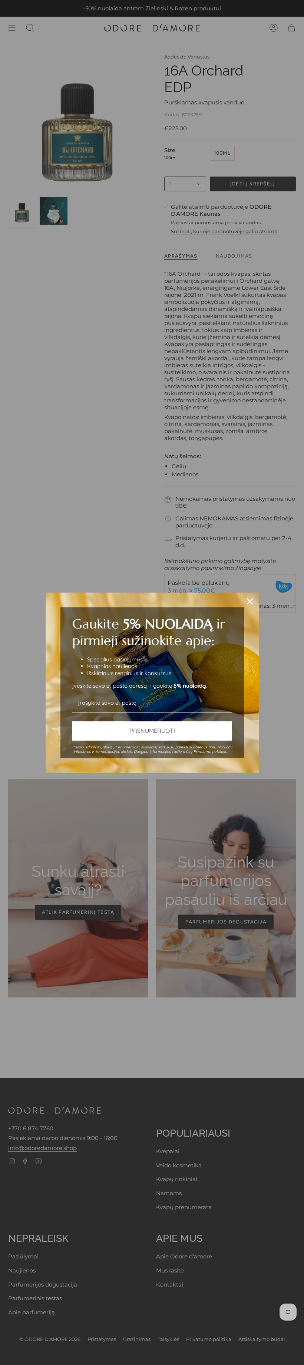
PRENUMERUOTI (152, 730)
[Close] (250, 601)
